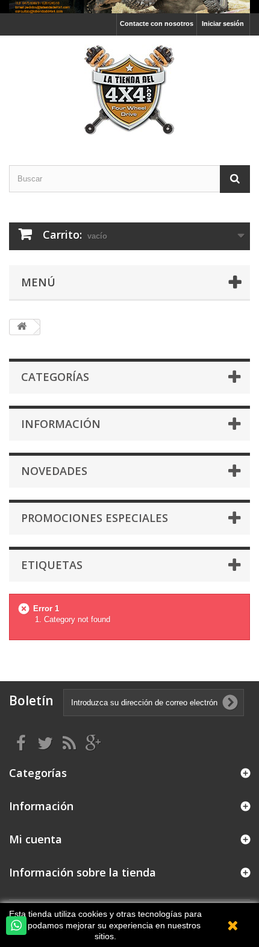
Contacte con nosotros (156, 23)
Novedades (54, 471)
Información (61, 424)
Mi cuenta (35, 839)
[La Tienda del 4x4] (129, 90)
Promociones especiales (94, 518)
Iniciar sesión (223, 23)
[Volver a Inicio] (21, 327)
